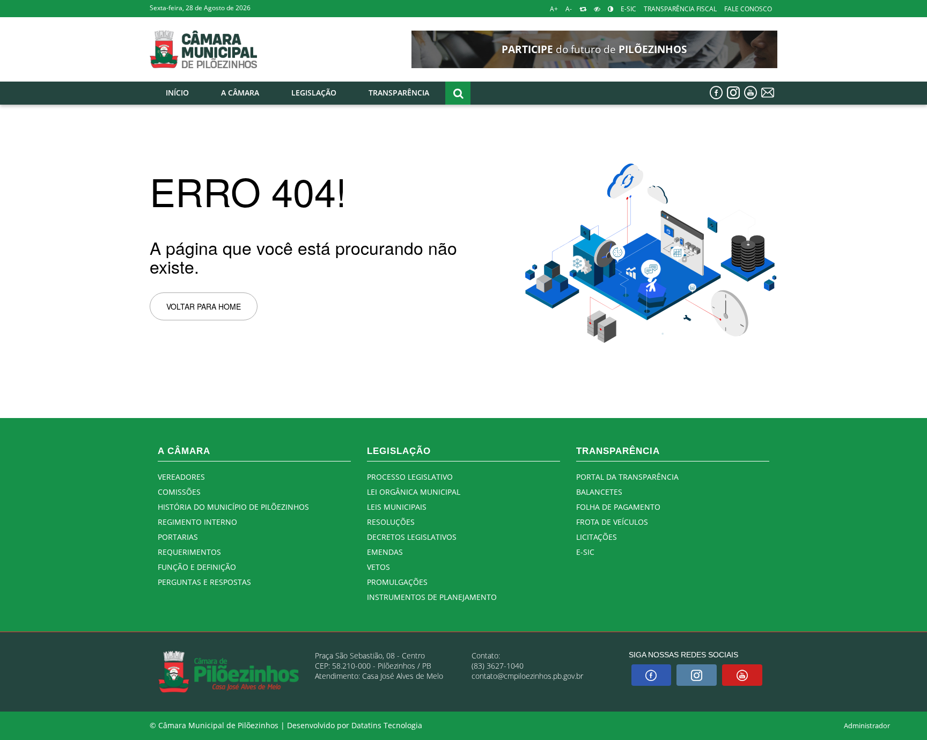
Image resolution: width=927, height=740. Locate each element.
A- (568, 8)
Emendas (385, 552)
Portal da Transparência (627, 477)
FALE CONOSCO (748, 8)
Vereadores (181, 477)
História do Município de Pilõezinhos (233, 507)
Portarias (178, 537)
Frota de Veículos (612, 522)
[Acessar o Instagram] (733, 92)
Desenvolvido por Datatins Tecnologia (354, 725)
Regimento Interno (197, 522)
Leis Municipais (396, 507)
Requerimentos (189, 552)
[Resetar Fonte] (582, 8)
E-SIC (628, 8)
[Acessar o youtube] (750, 92)
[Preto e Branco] (597, 8)
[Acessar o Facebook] (716, 92)
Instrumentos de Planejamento (432, 597)
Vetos (378, 567)
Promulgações (397, 582)
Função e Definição (197, 567)
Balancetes (599, 492)
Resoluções (391, 522)
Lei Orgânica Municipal (413, 492)
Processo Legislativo (410, 477)
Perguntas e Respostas (204, 582)
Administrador (867, 725)
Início (177, 92)
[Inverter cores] (610, 8)
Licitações (596, 537)
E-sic (585, 552)
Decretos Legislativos (412, 537)
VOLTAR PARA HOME (203, 306)
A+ (554, 8)
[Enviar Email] (767, 92)
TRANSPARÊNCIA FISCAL (680, 8)
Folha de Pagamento (618, 507)
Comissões (179, 492)
